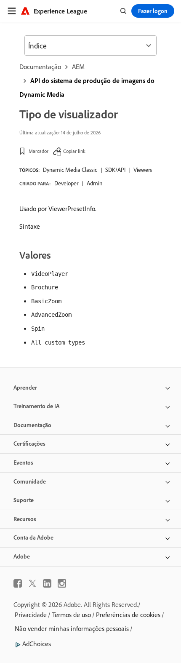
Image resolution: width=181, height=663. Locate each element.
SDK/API (115, 170)
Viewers (142, 170)
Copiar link (74, 151)
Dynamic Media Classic (70, 170)
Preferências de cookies (128, 614)
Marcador (38, 151)
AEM (78, 66)
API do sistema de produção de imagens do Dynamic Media (86, 87)
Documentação (40, 66)
